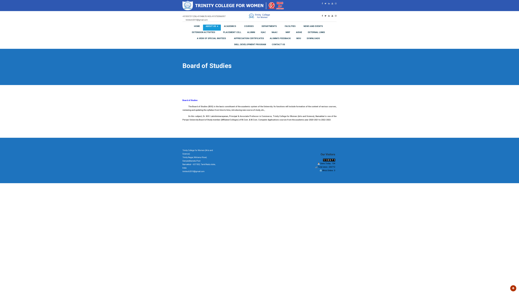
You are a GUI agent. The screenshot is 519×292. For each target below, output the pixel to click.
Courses (249, 26)
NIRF (288, 32)
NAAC (275, 32)
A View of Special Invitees (211, 38)
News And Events (313, 26)
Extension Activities (203, 32)
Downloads (313, 38)
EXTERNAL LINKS (316, 32)
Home (197, 26)
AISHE (299, 32)
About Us (211, 26)
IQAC (263, 32)
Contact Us (278, 44)
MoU (298, 38)
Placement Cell (232, 32)
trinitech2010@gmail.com (197, 20)
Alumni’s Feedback (280, 38)
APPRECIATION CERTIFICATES (249, 38)
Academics (230, 26)
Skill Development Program (250, 44)
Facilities (290, 26)
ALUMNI (251, 32)
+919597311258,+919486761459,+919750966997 (203, 16)
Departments (269, 26)
